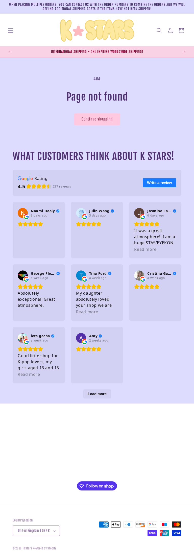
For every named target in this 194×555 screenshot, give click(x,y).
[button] (10, 30)
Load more (97, 394)
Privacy (18, 432)
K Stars (27, 548)
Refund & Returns (26, 421)
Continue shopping (97, 119)
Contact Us (21, 444)
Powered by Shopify (45, 548)
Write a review (159, 182)
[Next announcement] (184, 51)
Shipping (19, 467)
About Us (19, 455)
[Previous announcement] (9, 51)
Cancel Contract (24, 478)
